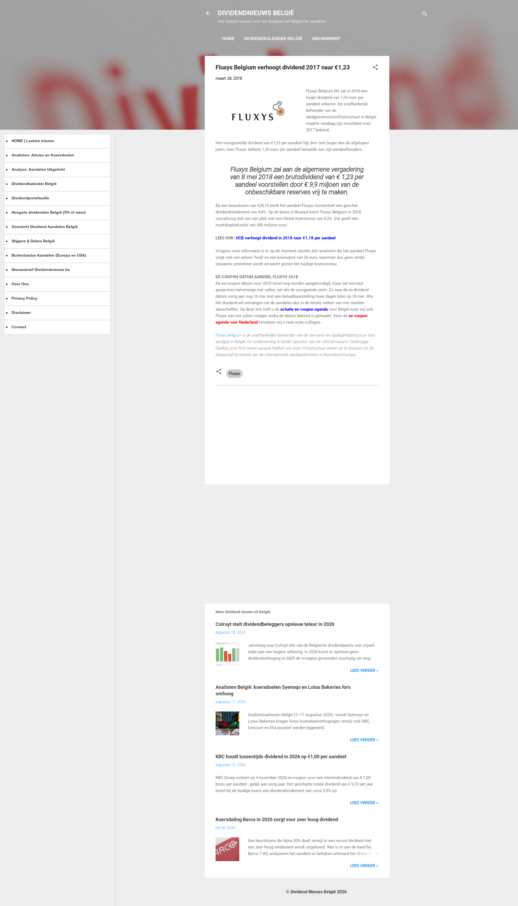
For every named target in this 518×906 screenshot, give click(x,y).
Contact (19, 327)
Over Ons (20, 284)
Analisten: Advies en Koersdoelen (43, 155)
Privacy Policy (25, 298)
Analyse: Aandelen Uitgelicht (38, 169)
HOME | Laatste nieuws (33, 141)
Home (228, 38)
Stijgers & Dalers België (33, 241)
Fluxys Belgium (229, 335)
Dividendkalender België (273, 38)
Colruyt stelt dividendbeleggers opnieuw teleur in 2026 (275, 624)
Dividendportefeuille (30, 198)
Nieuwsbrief (326, 38)
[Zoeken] (425, 14)
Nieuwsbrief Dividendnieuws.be (41, 269)
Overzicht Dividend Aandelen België (45, 226)
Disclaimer (21, 312)
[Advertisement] (411, 137)
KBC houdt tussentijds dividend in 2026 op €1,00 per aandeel (281, 756)
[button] (375, 68)
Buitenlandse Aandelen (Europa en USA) (49, 255)
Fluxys (234, 373)
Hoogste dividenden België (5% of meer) (49, 212)
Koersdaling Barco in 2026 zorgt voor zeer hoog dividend (277, 819)
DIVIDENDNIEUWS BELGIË (256, 13)
